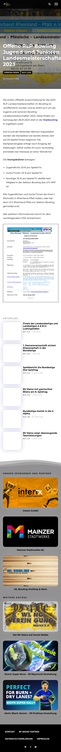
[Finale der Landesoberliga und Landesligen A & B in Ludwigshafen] (12, 331)
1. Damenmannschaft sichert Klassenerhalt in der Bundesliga (39, 348)
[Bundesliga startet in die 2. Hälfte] (12, 419)
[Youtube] (35, 747)
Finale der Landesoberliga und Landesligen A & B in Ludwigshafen (40, 326)
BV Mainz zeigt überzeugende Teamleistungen (40, 434)
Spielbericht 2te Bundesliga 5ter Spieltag (39, 368)
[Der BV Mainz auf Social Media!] (30, 616)
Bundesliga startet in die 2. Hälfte (38, 412)
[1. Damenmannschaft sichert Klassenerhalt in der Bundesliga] (12, 353)
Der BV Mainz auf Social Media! (30, 634)
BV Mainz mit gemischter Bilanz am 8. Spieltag (37, 390)
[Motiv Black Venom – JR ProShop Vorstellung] (30, 695)
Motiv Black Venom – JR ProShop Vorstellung (30, 713)
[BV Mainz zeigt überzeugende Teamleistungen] (12, 441)
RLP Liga (26, 72)
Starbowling (50, 119)
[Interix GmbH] (30, 492)
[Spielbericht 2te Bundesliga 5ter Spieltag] (12, 375)
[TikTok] (30, 747)
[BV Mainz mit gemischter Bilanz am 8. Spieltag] (12, 397)
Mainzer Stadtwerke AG (30, 550)
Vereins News (11, 72)
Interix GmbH (30, 510)
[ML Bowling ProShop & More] (30, 571)
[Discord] (25, 747)
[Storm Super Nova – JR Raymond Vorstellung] (30, 656)
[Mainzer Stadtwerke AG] (30, 531)
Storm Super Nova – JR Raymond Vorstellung (31, 674)
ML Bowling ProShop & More (30, 589)
